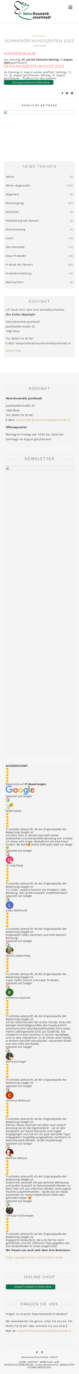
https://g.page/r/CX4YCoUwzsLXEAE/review (34, 1257)
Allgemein (39, 36)
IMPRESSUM (46, 1362)
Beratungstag (15, 203)
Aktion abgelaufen (18, 185)
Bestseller (12, 212)
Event (9, 238)
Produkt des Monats (19, 264)
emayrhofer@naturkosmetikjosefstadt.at (43, 420)
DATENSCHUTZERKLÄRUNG (19, 1364)
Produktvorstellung (18, 273)
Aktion (10, 176)
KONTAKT (33, 1362)
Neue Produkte (16, 256)
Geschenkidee (15, 247)
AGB (56, 1362)
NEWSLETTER (67, 1364)
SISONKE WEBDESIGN (39, 1367)
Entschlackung (15, 229)
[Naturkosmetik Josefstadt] (32, 11)
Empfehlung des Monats (22, 220)
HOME (22, 1362)
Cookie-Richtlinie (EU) (46, 1364)
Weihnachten (15, 282)
